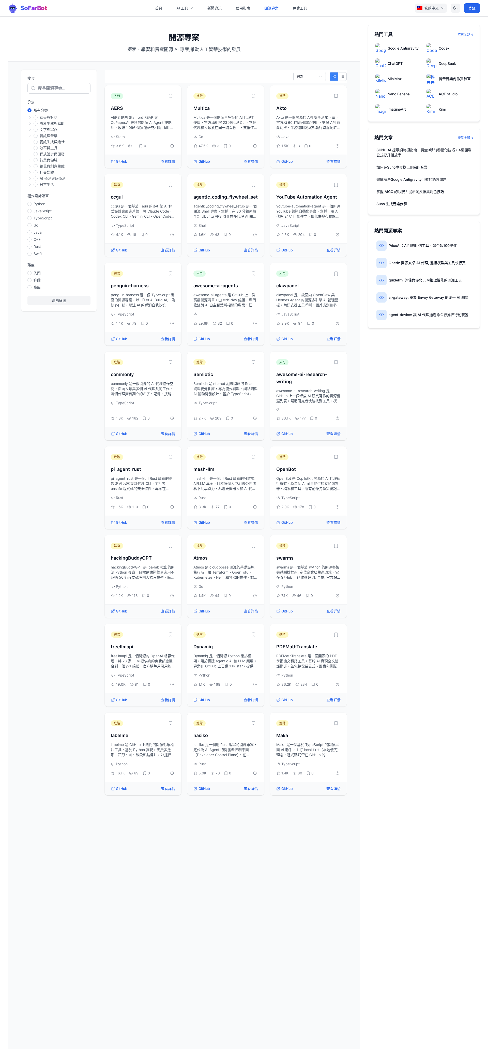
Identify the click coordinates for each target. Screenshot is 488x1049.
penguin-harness (130, 285)
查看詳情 (168, 161)
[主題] (455, 8)
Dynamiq (203, 646)
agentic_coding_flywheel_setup (228, 197)
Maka (282, 735)
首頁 (158, 8)
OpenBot (286, 469)
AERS (117, 108)
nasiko (200, 735)
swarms (285, 558)
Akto (281, 108)
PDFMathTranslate (296, 646)
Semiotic (203, 374)
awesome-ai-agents (215, 285)
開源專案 (271, 8)
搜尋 (31, 78)
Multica (201, 108)
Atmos (200, 558)
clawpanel (287, 285)
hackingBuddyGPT (131, 558)
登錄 (472, 8)
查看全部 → (466, 34)
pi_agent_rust (126, 469)
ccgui (117, 197)
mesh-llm (203, 469)
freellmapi (122, 646)
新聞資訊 (214, 8)
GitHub (121, 161)
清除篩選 (59, 300)
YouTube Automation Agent (306, 197)
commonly (122, 374)
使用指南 (243, 8)
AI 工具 (182, 8)
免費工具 (300, 8)
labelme (119, 735)
